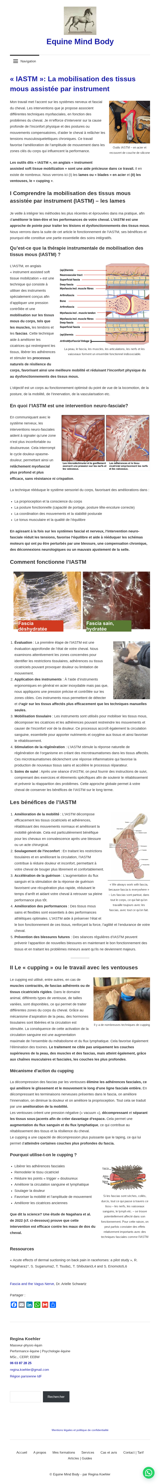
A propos (39, 1452)
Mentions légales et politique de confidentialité (80, 1430)
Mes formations (63, 1452)
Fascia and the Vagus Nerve (32, 1284)
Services (87, 1452)
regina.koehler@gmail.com (29, 1370)
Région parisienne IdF (26, 1376)
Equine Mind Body (80, 41)
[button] (149, 1473)
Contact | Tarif (133, 1452)
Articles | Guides (80, 1458)
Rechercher (56, 1397)
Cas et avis (108, 1452)
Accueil (21, 1452)
